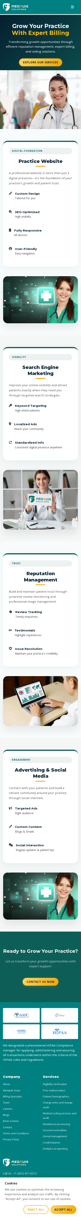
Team (6, 1102)
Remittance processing (56, 1124)
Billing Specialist (12, 1096)
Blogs (6, 1115)
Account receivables (55, 1130)
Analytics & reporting (55, 1148)
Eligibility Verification (55, 1084)
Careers (8, 1109)
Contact (7, 1127)
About (6, 1084)
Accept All (63, 1209)
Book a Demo (11, 1121)
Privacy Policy (11, 1139)
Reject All (36, 1209)
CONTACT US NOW (40, 982)
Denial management (55, 1136)
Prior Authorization (54, 1090)
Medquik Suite (11, 1090)
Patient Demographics (56, 1096)
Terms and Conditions (16, 1133)
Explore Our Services (40, 62)
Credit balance (51, 1142)
